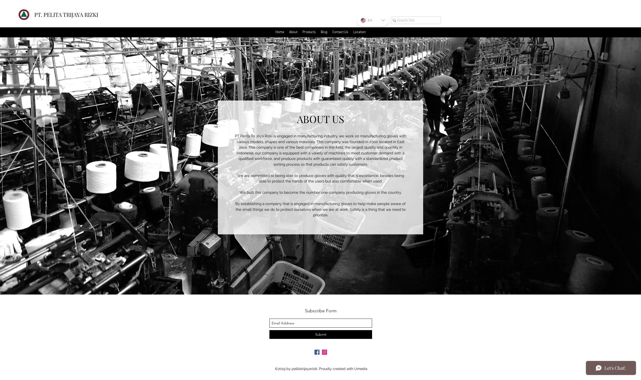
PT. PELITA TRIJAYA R (61, 14)
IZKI (93, 14)
